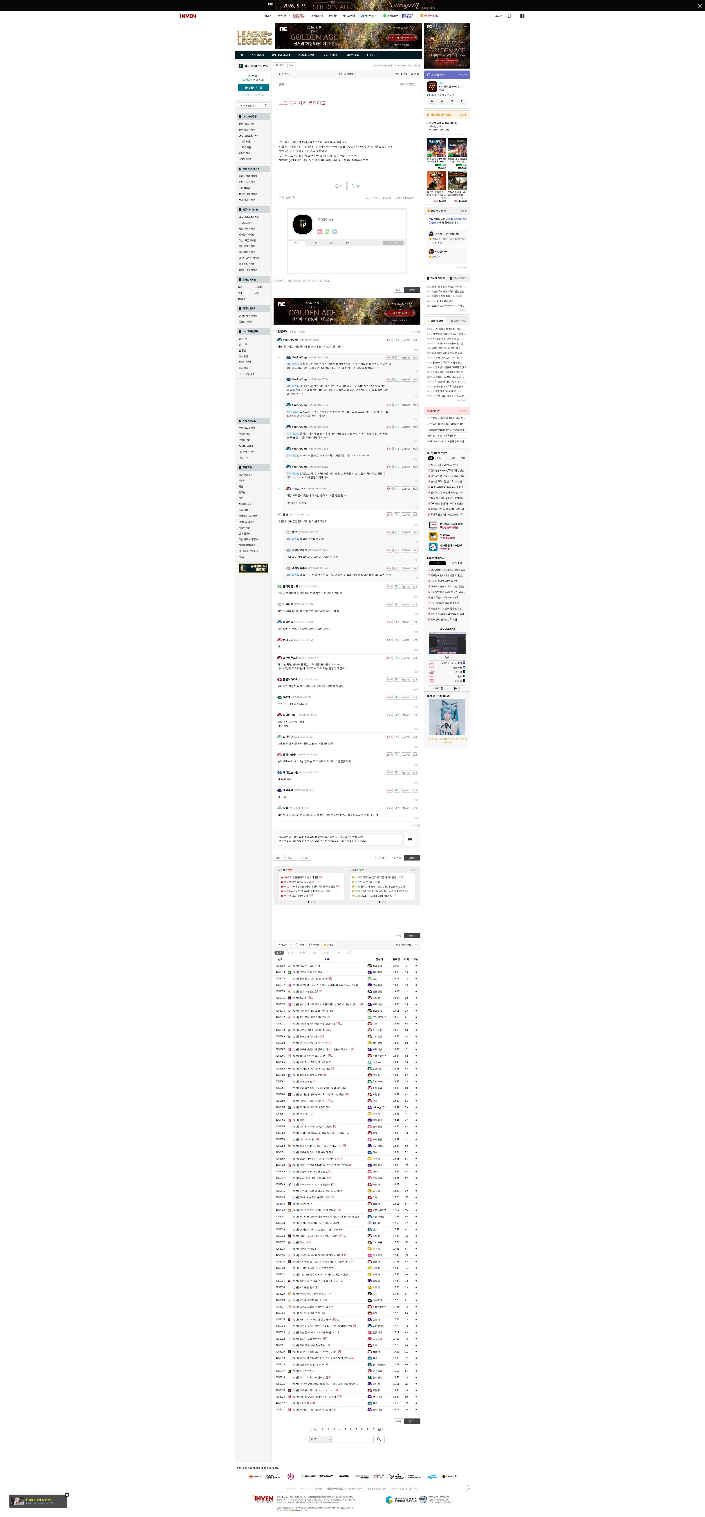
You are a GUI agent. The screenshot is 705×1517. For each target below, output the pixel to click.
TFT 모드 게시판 (247, 263)
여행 (241, 498)
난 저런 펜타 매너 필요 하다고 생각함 (316, 1223)
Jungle (258, 286)
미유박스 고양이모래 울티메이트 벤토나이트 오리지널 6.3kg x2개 (447, 417)
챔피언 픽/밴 (245, 362)
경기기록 (243, 338)
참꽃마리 (377, 1255)
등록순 (293, 331)
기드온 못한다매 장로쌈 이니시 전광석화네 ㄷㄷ (321, 1049)
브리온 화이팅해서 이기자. (310, 1300)
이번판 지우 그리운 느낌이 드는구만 (315, 1281)
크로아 (376, 1075)
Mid (240, 292)
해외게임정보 (245, 504)
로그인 (498, 15)
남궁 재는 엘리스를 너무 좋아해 (312, 1010)
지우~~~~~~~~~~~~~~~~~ (310, 1120)
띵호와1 (377, 1068)
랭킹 (331, 242)
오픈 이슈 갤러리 (247, 428)
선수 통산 (243, 356)
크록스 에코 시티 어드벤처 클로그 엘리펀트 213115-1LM (447, 441)
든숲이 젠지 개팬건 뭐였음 (310, 1171)
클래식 (302, 952)
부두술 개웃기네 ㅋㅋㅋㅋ (309, 1043)
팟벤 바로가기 (245, 474)
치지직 (242, 480)
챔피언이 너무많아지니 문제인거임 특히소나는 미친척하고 (327, 1004)
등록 (410, 839)
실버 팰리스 (244, 533)
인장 (296, 243)
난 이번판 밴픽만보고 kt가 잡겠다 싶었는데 (319, 1094)
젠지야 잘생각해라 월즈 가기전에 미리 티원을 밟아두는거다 (328, 1383)
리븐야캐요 (378, 1216)
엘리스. (299, 998)
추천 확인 (409, 198)
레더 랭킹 (243, 368)
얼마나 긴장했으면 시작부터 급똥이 (314, 1351)
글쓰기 (412, 935)
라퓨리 (376, 1113)
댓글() (410, 84)
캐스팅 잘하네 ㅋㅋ (306, 1313)
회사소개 (291, 1488)
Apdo (375, 1171)
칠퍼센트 (377, 1377)
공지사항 (413, 1488)
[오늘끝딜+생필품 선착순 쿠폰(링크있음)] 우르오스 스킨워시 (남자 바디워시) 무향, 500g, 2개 (447, 429)
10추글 (315, 944)
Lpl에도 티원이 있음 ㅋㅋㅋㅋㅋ (312, 1268)
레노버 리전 (244, 527)
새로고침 (415, 331)
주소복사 (280, 281)
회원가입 (245, 95)
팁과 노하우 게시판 (248, 176)
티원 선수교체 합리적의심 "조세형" (314, 1396)
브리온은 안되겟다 (305, 1287)
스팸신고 (397, 198)
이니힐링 (327, 232)
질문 (348, 952)
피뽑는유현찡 (380, 1055)
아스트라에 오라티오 (248, 551)
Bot (256, 292)
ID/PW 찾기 (259, 95)
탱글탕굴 (377, 991)
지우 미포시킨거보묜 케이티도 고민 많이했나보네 (322, 1326)
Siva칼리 (377, 965)
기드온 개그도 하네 (306, 965)
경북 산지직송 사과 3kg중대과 (442, 435)
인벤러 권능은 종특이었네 (309, 1100)
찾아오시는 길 (397, 1488)
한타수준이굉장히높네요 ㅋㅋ (311, 1293)
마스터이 (377, 1371)
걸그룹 (242, 492)
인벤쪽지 (320, 232)
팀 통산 (242, 350)
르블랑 (376, 998)
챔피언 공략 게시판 (248, 193)
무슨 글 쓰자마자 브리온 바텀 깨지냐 (315, 1332)
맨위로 (397, 857)
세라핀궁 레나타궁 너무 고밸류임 (313, 1023)
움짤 (315, 952)
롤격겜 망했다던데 (305, 1036)
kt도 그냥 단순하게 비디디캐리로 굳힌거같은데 (321, 1274)
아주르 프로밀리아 (247, 545)
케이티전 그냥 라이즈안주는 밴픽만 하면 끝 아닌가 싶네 (325, 1216)
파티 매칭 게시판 (247, 252)
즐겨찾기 (331, 944)
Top (240, 286)
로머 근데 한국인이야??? (309, 1017)
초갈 (375, 978)
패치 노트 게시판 (247, 182)
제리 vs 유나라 (303, 1139)
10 (372, 1429)
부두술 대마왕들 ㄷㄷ (307, 1075)
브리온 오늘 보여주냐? (308, 1338)
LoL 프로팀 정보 (246, 374)
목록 (402, 84)
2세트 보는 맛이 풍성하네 (309, 1197)
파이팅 (376, 1383)
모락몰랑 (377, 1126)
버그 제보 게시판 (247, 199)
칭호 (348, 242)
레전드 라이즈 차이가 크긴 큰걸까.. (314, 1210)
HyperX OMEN (246, 521)
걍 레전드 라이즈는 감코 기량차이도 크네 (318, 1229)
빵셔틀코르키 (380, 1364)
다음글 (288, 857)
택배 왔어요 (302, 1081)
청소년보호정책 (355, 1488)
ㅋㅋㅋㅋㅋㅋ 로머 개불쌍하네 (312, 1184)
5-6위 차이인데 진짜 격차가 (310, 1178)
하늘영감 (377, 1088)
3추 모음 (246, 141)
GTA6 (242, 557)
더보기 (334, 232)
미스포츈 (377, 1030)
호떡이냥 (377, 985)
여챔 (375, 1023)
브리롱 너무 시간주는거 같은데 (312, 1126)
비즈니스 (304, 1488)
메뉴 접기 (393, 243)
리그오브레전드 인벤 (256, 66)
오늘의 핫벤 (244, 434)
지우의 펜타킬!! (304, 1248)
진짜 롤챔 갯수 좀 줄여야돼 (310, 978)
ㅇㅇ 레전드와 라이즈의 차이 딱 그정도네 (318, 1190)
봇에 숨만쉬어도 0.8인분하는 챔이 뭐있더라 (319, 1088)
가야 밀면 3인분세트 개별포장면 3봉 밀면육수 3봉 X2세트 (447, 423)
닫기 (67, 1495)
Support (242, 298)
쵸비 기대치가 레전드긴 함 (310, 1377)
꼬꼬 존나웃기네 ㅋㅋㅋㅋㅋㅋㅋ (313, 1390)
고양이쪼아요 (380, 1017)
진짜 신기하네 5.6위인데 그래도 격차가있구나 (320, 1165)
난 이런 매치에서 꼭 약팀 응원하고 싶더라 (318, 1133)
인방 (326, 952)
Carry (298, 1242)
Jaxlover (377, 1062)
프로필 (314, 242)
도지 (375, 1293)
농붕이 (376, 1281)
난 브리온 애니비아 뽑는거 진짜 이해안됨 (318, 1255)
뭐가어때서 (378, 1145)
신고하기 (386, 198)
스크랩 (376, 198)
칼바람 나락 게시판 (248, 269)
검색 (266, 105)
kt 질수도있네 (303, 1371)
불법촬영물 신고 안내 (376, 1488)
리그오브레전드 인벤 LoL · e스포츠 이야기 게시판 (396, 65)
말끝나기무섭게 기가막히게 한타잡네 (315, 1158)
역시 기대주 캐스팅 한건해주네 (312, 1319)
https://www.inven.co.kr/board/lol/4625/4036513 (309, 281)
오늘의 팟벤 (244, 440)
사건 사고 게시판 (247, 246)
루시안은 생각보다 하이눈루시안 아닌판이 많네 (321, 1261)
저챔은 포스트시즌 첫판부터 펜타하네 (316, 1236)
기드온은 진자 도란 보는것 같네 (312, 1152)
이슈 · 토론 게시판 (247, 240)
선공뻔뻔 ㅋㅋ (303, 1203)
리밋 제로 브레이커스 (249, 539)
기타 (337, 952)
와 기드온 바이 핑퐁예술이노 (311, 1068)
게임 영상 (243, 510)
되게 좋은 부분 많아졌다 (309, 1345)
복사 (291, 65)
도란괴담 (300, 1403)
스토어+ (463, 115)
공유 (368, 198)
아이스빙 (283, 74)
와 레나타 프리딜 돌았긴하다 (311, 1107)
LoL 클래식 (247, 222)
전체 (279, 952)
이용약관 (318, 1488)
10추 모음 (246, 147)
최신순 (302, 331)
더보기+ (342, 869)
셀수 (375, 1152)
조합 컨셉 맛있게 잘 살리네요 (311, 1062)
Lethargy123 (379, 1107)
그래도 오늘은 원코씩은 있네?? (312, 1306)
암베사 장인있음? (305, 991)
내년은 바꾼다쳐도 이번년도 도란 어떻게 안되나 (321, 1358)
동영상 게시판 (245, 321)
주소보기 (280, 65)
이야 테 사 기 (303, 1113)
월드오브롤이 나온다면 (308, 1030)
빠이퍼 (376, 1223)
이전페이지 (383, 857)
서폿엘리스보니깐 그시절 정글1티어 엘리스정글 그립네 (325, 985)
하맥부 (376, 1268)
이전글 (303, 857)
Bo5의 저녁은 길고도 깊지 (309, 1055)
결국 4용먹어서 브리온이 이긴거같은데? (317, 1145)
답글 (416, 350)
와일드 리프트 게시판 (249, 258)
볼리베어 (377, 972)
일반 (290, 952)
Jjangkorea (378, 1081)
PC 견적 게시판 (246, 451)
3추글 (301, 944)
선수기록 (243, 344)
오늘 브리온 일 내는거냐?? (310, 1364)
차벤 (241, 486)
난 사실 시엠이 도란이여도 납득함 (314, 1409)
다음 (379, 1429)
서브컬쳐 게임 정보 (248, 515)
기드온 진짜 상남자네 (307, 972)
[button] (308, 902)
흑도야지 (377, 1043)
